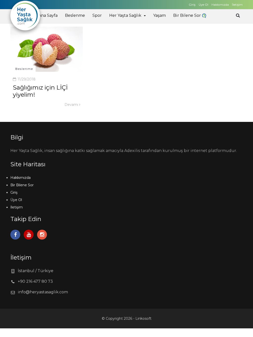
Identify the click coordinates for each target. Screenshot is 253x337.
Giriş (192, 4)
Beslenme (75, 15)
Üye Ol (203, 4)
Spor (97, 15)
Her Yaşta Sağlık (125, 15)
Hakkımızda (220, 4)
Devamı (71, 104)
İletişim (237, 4)
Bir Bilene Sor (187, 15)
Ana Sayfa (48, 15)
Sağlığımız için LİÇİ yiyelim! (40, 91)
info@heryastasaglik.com (43, 292)
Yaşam (159, 15)
